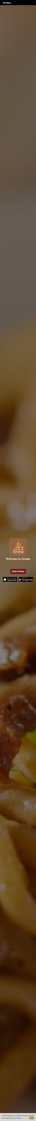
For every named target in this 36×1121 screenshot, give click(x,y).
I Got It (31, 1118)
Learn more (25, 1118)
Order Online (18, 571)
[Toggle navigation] (32, 3)
